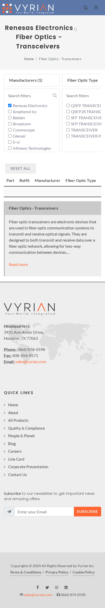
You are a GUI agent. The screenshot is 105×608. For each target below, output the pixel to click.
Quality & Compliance (26, 428)
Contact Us (17, 474)
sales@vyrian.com (30, 361)
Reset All (20, 168)
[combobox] (32, 95)
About (13, 412)
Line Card (16, 459)
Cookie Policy (84, 572)
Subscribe (87, 511)
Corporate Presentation (28, 466)
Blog (12, 443)
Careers (15, 451)
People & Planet (21, 435)
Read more (18, 264)
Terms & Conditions (25, 572)
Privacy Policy (57, 572)
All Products (18, 420)
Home (29, 59)
